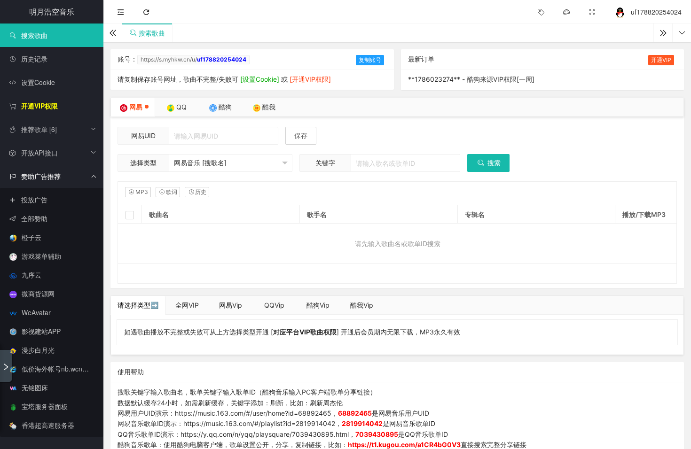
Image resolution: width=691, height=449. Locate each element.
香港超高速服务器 (48, 425)
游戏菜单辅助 (41, 256)
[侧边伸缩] (121, 12)
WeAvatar (36, 312)
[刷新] (146, 12)
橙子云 (31, 237)
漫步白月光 (38, 350)
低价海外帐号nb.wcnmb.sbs (62, 368)
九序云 (31, 274)
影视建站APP (41, 331)
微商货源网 (38, 293)
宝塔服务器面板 (45, 406)
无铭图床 (35, 387)
